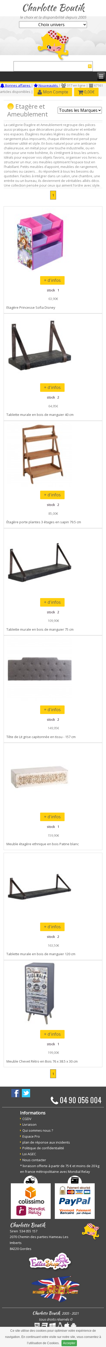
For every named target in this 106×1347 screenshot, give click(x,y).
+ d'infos (52, 280)
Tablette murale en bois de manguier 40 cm (40, 414)
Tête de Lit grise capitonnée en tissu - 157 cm (41, 736)
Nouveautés (48, 85)
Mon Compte (55, 92)
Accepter (69, 1343)
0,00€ (89, 92)
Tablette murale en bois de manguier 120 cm (40, 954)
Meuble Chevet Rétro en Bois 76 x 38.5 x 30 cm (42, 1061)
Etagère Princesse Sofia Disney (30, 307)
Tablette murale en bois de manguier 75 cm (40, 629)
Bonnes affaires (17, 85)
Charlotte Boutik (53, 7)
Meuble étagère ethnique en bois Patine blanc (42, 844)
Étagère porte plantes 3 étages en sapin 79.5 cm (43, 522)
